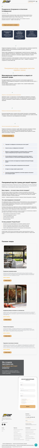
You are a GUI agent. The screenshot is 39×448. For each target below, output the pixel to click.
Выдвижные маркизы (30, 436)
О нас (3, 427)
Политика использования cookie (7, 446)
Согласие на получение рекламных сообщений (20, 443)
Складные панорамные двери (30, 433)
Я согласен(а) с (27, 401)
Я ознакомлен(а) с (25, 399)
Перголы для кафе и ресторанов (19, 439)
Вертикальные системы (17, 435)
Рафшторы (27, 435)
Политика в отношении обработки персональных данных (25, 445)
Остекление (28, 427)
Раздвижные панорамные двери (31, 429)
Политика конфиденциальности (7, 443)
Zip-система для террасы (30, 438)
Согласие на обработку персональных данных (9, 445)
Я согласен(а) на (27, 403)
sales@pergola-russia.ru (30, 421)
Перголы (15, 427)
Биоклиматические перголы (18, 429)
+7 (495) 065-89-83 (31, 1)
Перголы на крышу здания (18, 436)
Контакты (3, 429)
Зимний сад (15, 432)
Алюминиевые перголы (17, 433)
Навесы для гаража (17, 438)
